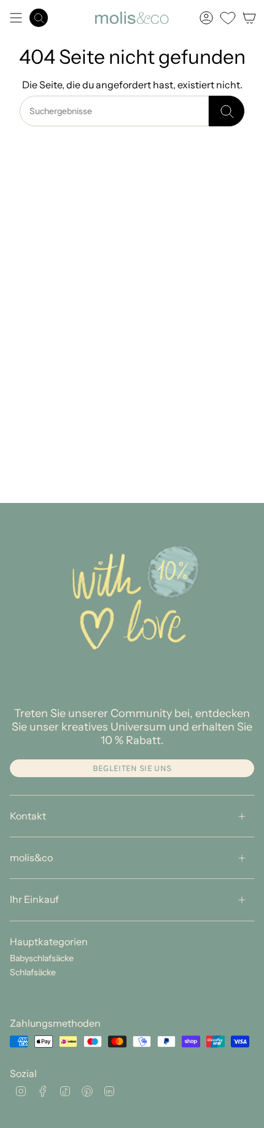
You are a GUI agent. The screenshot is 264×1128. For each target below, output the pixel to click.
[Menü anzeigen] (16, 18)
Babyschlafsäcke (42, 958)
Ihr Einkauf (34, 899)
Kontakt (28, 816)
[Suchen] (226, 111)
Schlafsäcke (33, 972)
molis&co (31, 857)
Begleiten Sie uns (132, 768)
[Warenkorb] (249, 18)
